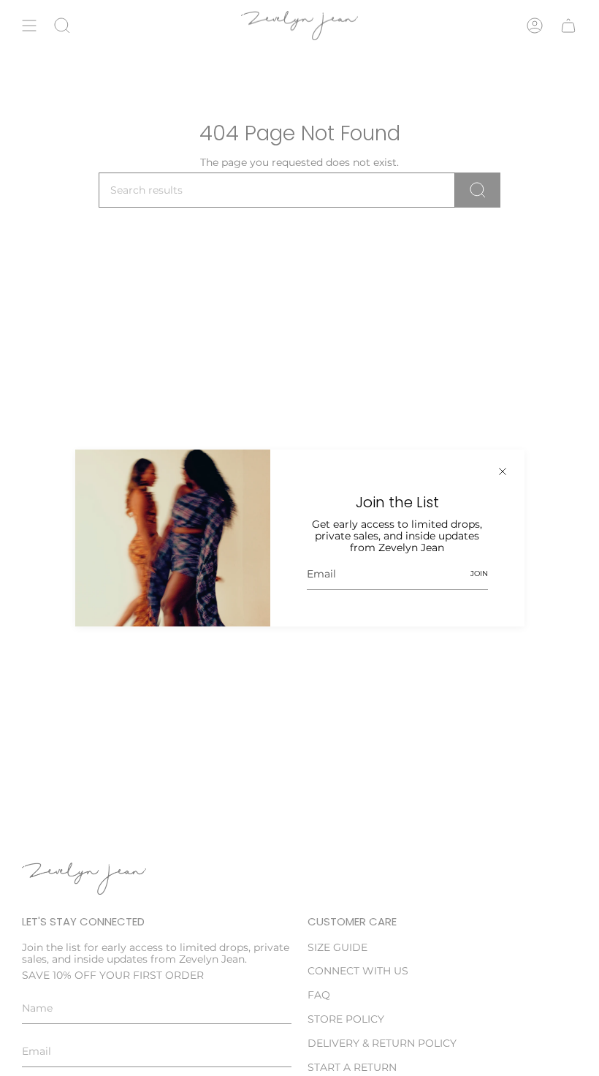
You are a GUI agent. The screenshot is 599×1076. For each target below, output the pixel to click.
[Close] (502, 471)
